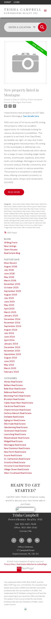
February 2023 (11, 371)
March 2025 (10, 312)
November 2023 (12, 350)
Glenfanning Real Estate (21, 216)
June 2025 (9, 301)
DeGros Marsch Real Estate (17, 413)
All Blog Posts (10, 242)
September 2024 (12, 326)
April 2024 (9, 340)
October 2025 (11, 287)
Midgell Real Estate (13, 441)
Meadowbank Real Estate (29, 218)
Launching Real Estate (12, 218)
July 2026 (9, 270)
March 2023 (10, 368)
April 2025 (9, 308)
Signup (7, 2)
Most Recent (10, 263)
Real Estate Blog (12, 253)
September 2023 (12, 354)
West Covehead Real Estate (31, 227)
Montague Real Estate (22, 102)
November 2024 (12, 322)
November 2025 (12, 284)
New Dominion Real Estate (34, 221)
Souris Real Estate (26, 223)
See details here (31, 116)
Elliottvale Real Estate (15, 423)
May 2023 (9, 364)
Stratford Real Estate (17, 225)
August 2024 (10, 329)
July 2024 (9, 333)
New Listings (10, 246)
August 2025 (10, 294)
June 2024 (9, 336)
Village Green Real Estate (12, 227)
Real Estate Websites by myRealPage (32, 564)
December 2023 (12, 347)
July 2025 (9, 298)
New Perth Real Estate (11, 223)
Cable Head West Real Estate (29, 209)
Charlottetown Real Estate (21, 211)
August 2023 (10, 357)
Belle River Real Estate (15, 388)
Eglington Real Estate (31, 214)
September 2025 (12, 291)
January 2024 (11, 343)
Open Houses (10, 249)
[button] (13, 540)
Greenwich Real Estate (38, 216)
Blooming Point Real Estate (36, 207)
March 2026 (10, 280)
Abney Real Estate (19, 204)
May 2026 (9, 277)
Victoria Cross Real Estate (33, 225)
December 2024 (12, 319)
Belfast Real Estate (32, 204)
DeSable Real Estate (16, 214)
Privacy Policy (10, 564)
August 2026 (10, 266)
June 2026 (9, 273)
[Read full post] (25, 64)
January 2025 (11, 315)
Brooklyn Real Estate (11, 209)
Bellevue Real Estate (20, 207)
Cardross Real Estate (14, 406)
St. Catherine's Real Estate (17, 458)
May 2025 (9, 305)
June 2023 (9, 361)
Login (16, 2)
